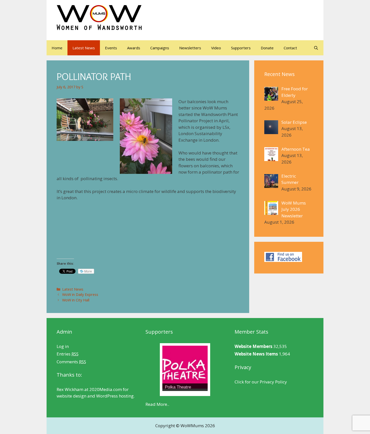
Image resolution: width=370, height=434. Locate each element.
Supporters (241, 47)
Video (216, 47)
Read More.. (157, 404)
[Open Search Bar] (316, 47)
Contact (290, 47)
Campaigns (159, 47)
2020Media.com (105, 389)
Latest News (83, 47)
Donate (267, 47)
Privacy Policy (273, 382)
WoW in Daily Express (80, 294)
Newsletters (190, 47)
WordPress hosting (115, 396)
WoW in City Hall (75, 300)
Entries (68, 354)
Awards (133, 47)
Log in (63, 346)
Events (111, 47)
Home (57, 47)
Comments (71, 362)
